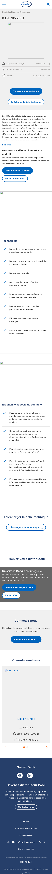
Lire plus (6, 145)
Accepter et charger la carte (19, 587)
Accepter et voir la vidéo (18, 170)
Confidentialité (25, 835)
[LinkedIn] (30, 775)
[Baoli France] (26, 4)
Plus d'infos (11, 595)
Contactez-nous (26, 807)
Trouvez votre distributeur (26, 91)
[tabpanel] (26, 704)
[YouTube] (20, 775)
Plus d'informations (15, 178)
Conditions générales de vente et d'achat (26, 842)
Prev (5, 747)
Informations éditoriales (26, 828)
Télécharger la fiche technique (26, 102)
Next (46, 747)
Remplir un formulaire (24, 639)
